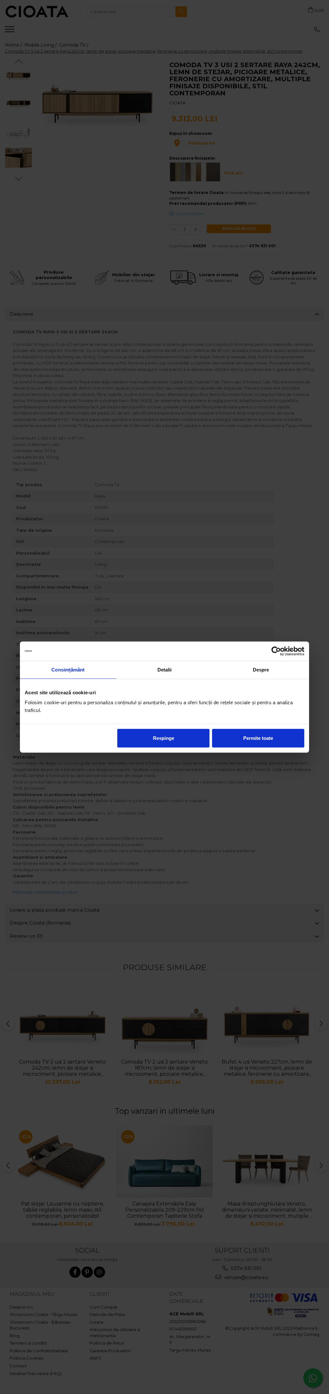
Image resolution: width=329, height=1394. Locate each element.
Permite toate (258, 738)
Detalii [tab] (164, 669)
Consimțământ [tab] (67, 669)
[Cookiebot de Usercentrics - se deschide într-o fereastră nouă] (276, 651)
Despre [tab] (261, 669)
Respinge (163, 738)
